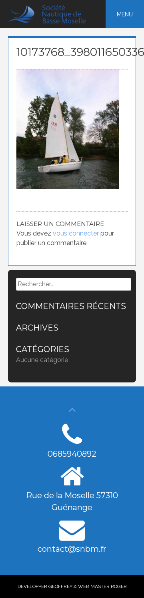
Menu (125, 14)
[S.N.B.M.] (51, 22)
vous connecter (76, 233)
